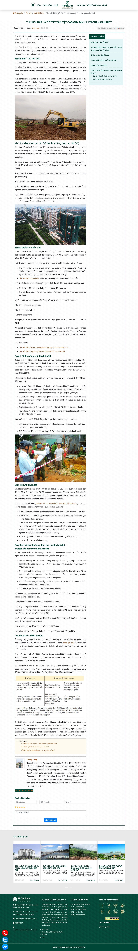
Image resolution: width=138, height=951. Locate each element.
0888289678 (19, 923)
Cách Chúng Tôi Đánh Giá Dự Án (52, 932)
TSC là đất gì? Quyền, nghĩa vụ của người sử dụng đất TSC (27, 868)
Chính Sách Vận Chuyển (78, 909)
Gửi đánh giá (51, 820)
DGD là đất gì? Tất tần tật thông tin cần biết (35, 747)
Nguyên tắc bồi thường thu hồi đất (105, 76)
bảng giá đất (68, 643)
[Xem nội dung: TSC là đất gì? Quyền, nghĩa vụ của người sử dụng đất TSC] (27, 852)
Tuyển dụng (81, 5)
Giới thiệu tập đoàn (94, 5)
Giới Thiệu (45, 929)
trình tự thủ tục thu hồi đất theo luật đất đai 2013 (56, 503)
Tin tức (55, 5)
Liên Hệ (44, 935)
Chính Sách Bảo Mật (77, 907)
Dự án (39, 5)
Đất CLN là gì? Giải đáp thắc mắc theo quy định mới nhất (39, 744)
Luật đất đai (39, 13)
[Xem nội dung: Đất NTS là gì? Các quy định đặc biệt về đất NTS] (55, 852)
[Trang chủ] (33, 5)
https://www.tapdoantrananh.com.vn (25, 930)
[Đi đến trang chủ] (68, 5)
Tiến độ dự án (47, 5)
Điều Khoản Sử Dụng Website (80, 904)
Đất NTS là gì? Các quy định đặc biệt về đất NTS (55, 867)
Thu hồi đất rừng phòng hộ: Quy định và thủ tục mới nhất (42, 351)
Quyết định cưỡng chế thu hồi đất (103, 60)
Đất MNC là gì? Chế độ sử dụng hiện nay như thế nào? (38, 750)
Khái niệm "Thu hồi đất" (100, 42)
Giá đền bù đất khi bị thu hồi (102, 79)
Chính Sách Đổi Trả (77, 912)
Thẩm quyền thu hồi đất (100, 55)
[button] (67, 887)
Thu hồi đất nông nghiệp (29, 278)
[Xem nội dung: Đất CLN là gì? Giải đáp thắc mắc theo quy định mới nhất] (83, 852)
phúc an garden (104, 927)
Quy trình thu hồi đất (99, 65)
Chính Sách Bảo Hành (78, 915)
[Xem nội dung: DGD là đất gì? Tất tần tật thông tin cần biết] (111, 852)
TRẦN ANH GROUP (64, 947)
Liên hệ (104, 5)
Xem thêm (33, 880)
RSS (43, 937)
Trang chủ (19, 13)
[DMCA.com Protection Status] (112, 918)
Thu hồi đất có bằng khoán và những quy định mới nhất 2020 (43, 347)
